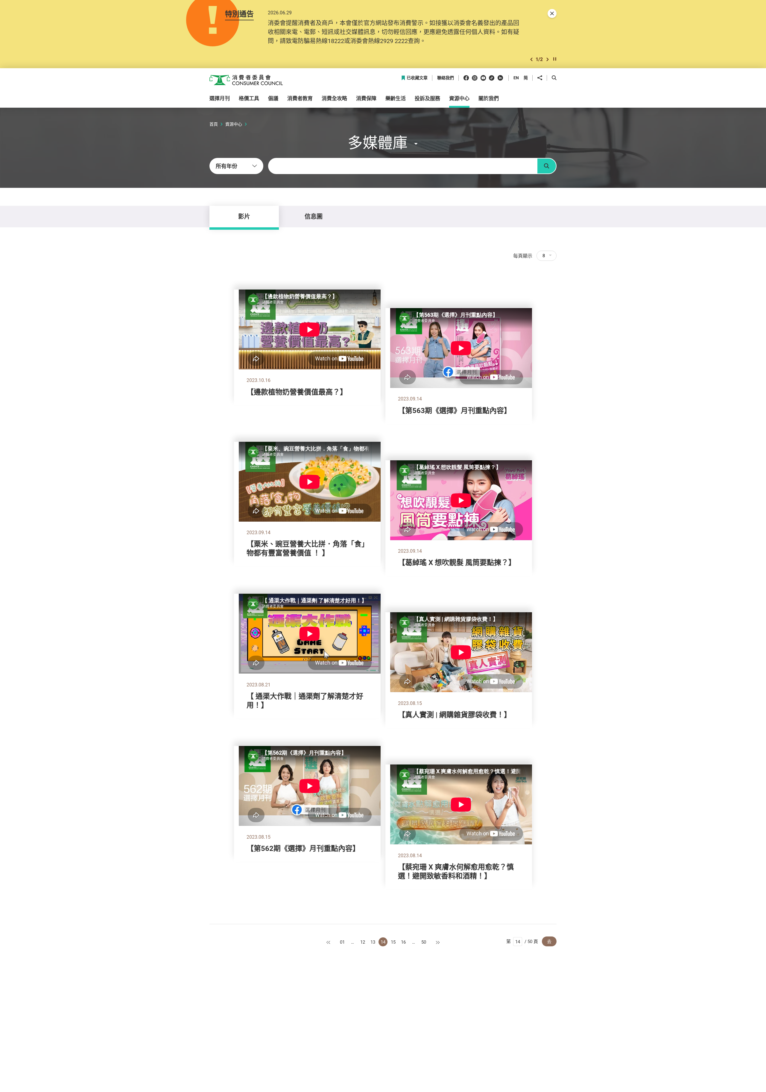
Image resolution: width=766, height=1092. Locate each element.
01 (342, 942)
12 (362, 942)
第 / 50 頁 (522, 941)
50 (423, 942)
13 (372, 942)
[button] (531, 59)
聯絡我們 (445, 77)
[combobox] (236, 166)
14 (383, 942)
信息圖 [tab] (314, 216)
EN (516, 77)
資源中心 (233, 124)
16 (403, 942)
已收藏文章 (417, 77)
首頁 (213, 124)
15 (393, 942)
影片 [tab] (244, 216)
